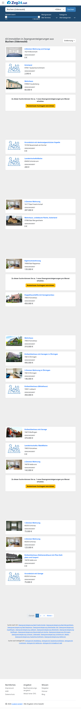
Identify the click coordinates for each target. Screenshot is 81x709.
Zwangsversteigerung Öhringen (59, 632)
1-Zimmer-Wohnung (32, 523)
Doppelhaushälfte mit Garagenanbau (39, 295)
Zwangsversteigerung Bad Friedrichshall (31, 625)
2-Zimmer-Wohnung (32, 462)
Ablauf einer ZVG (30, 693)
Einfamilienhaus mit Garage (35, 429)
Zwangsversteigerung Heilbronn (55, 637)
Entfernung (68, 41)
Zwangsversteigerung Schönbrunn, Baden (55, 634)
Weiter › (50, 616)
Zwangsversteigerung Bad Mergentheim (59, 625)
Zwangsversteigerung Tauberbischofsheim (29, 637)
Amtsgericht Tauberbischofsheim (53, 641)
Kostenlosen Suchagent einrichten (40, 106)
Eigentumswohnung (32, 261)
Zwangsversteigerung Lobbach (26, 630)
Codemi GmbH (17, 704)
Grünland (28, 65)
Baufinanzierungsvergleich (30, 689)
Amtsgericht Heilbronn (34, 643)
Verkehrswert (10, 14)
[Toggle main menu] (3, 3)
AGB (6, 691)
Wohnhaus (28, 81)
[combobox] (29, 9)
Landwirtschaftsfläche (33, 158)
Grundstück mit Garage (33, 573)
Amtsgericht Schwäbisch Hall (52, 643)
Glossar (44, 691)
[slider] (6, 17)
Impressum (9, 688)
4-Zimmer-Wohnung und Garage (37, 49)
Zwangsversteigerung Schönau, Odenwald (26, 634)
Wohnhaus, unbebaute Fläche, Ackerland (40, 218)
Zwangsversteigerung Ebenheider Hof (45, 627)
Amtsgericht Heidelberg (33, 641)
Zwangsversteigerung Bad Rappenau (20, 627)
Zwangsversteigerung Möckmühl (48, 630)
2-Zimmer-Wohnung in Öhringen (37, 370)
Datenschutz (10, 694)
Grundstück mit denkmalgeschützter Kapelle (42, 142)
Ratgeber (45, 688)
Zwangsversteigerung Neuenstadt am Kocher (33, 632)
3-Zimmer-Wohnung (32, 201)
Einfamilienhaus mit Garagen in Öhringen (41, 354)
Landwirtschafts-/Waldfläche (35, 445)
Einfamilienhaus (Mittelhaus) (36, 386)
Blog (43, 694)
